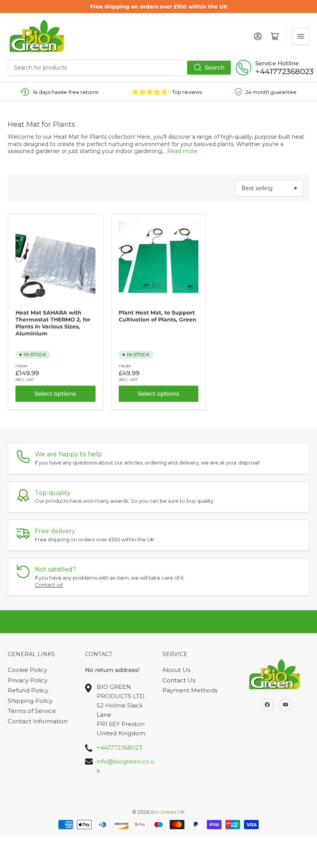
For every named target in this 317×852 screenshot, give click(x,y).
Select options (55, 393)
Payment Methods (189, 690)
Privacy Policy (28, 680)
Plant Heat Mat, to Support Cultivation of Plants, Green (157, 316)
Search (215, 67)
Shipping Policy (30, 700)
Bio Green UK (168, 812)
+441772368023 (284, 71)
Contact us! (49, 585)
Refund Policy (28, 690)
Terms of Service (32, 710)
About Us (176, 669)
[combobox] (120, 68)
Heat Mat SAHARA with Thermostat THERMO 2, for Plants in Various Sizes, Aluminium (52, 323)
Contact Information (38, 721)
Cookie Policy (27, 669)
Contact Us (178, 680)
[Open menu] (300, 36)
